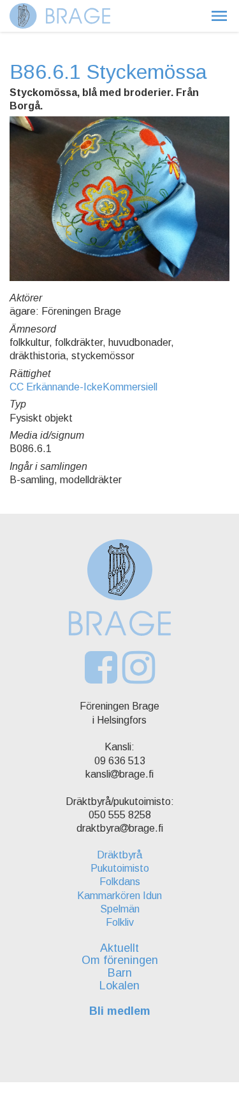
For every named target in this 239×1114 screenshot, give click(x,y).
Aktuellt (119, 948)
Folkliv (120, 922)
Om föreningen (120, 960)
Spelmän (120, 909)
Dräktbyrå (119, 854)
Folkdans (119, 881)
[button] (219, 16)
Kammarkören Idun (119, 895)
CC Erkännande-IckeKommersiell (83, 387)
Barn (120, 972)
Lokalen (119, 985)
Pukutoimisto (120, 868)
